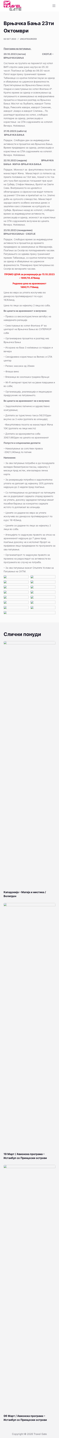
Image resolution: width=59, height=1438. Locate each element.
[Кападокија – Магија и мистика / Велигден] (30, 764)
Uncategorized (28, 39)
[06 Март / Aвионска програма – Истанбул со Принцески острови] (30, 1288)
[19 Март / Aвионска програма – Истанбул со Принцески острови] (30, 1026)
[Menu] (53, 5)
